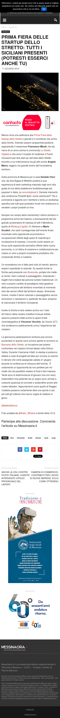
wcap (54, 438)
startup (38, 438)
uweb (46, 438)
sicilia (30, 438)
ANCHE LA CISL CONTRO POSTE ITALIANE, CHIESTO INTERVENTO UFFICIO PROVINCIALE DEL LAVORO (15, 478)
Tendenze (5, 32)
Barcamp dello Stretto (12, 344)
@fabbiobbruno (9, 405)
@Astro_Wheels (26, 413)
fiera (12, 438)
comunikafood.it (30, 192)
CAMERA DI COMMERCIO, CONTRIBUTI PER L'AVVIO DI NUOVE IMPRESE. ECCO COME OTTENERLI (44, 476)
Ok (44, 9)
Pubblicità (30, 709)
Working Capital (19, 226)
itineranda (21, 438)
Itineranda (33, 272)
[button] (56, 20)
